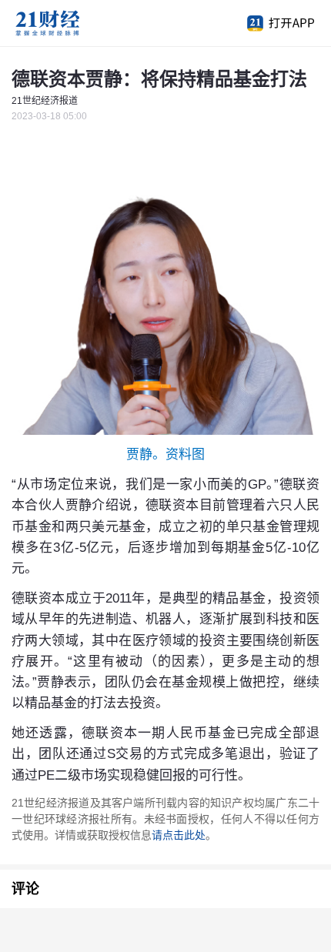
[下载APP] (273, 23)
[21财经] (73, 23)
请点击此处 (179, 835)
